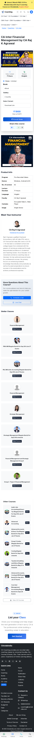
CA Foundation (13, 16)
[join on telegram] (19, 661)
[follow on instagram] (13, 661)
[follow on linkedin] (9, 661)
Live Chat (18, 302)
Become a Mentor (7, 699)
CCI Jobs (4, 682)
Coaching (8, 12)
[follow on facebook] (2, 661)
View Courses (17, 329)
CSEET (14, 25)
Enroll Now (18, 119)
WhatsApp (24, 700)
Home (3, 670)
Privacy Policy (12, 726)
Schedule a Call (18, 298)
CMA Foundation (15, 20)
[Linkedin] (22, 127)
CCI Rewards (5, 702)
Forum (20, 671)
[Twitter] (15, 127)
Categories (4, 711)
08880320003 (25, 704)
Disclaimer (24, 722)
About (11, 715)
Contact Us (23, 726)
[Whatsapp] (18, 127)
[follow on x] (6, 661)
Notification (22, 674)
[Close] (32, 2)
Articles (20, 682)
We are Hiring (20, 715)
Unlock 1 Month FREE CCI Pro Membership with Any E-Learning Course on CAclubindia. (16, 5)
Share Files (21, 676)
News (20, 668)
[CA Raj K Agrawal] (17, 224)
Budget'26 (4, 705)
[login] (31, 11)
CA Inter (23, 16)
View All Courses (18, 600)
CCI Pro (4, 684)
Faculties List (5, 696)
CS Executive (5, 25)
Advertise (24, 718)
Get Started (17, 636)
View (27, 511)
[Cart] (28, 12)
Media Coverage (12, 718)
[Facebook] (11, 127)
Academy (4, 679)
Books (3, 676)
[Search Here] (24, 12)
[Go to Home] (21, 12)
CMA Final (4, 20)
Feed (2, 708)
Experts (20, 685)
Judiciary (21, 679)
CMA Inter (26, 20)
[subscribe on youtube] (16, 661)
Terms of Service (12, 722)
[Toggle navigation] (17, 12)
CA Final (4, 16)
